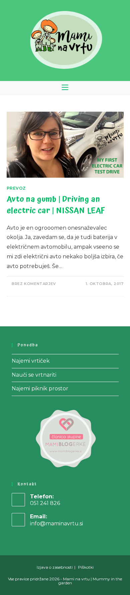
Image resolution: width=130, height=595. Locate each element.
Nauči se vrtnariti (34, 375)
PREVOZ (16, 188)
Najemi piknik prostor (40, 388)
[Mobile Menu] (65, 88)
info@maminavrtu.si (56, 523)
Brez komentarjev (34, 283)
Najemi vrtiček (31, 361)
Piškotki (86, 567)
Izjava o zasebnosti (55, 567)
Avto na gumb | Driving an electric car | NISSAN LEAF (56, 205)
